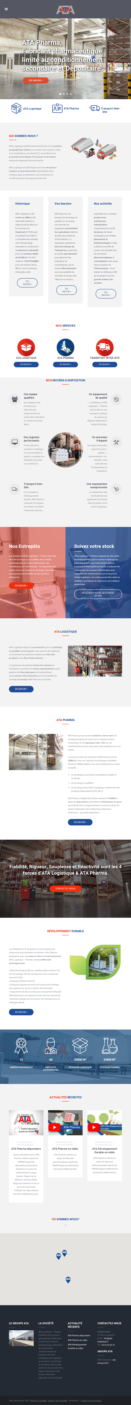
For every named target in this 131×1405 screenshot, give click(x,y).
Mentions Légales (39, 1400)
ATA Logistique (32, 109)
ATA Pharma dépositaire (26, 1149)
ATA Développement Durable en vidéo (104, 1150)
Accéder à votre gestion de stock (98, 594)
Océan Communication (91, 1400)
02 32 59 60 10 (108, 1345)
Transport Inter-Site (110, 110)
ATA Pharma (71, 109)
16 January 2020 (24, 1142)
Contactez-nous (65, 888)
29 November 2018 (63, 1142)
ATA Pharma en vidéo (65, 1149)
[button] (68, 1280)
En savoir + (27, 283)
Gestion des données (58, 1400)
